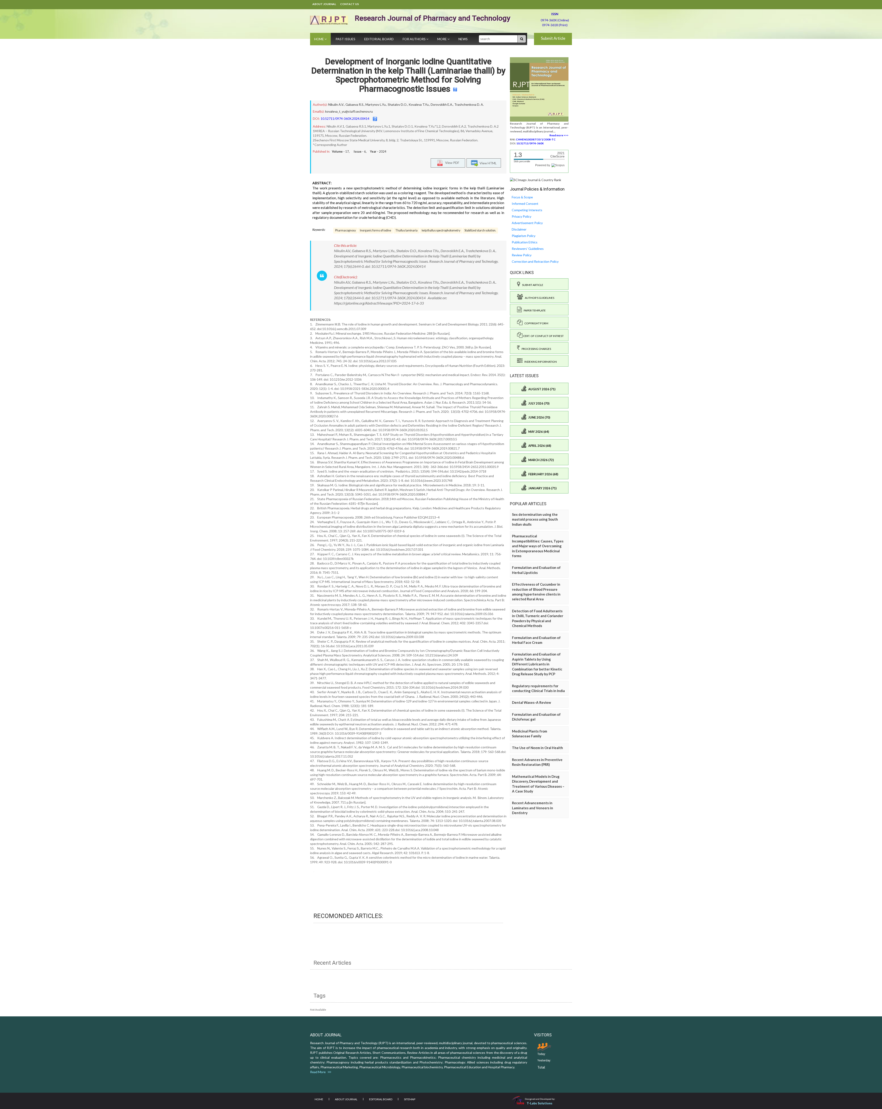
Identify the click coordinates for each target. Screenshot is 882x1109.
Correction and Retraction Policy (535, 261)
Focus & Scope (522, 197)
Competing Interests (527, 210)
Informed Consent (525, 203)
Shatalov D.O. (397, 104)
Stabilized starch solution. (480, 230)
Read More (319, 1072)
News (463, 39)
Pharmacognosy (345, 230)
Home (319, 39)
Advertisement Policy (527, 223)
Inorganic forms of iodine (375, 230)
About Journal (324, 4)
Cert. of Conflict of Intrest (543, 336)
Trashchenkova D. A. (469, 104)
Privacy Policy (521, 216)
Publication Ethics (524, 242)
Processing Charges (535, 349)
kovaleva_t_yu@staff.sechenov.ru (349, 111)
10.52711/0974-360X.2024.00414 (345, 118)
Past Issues (345, 39)
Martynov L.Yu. (375, 104)
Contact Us (349, 4)
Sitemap (409, 1099)
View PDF (451, 162)
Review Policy (521, 255)
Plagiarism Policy (523, 236)
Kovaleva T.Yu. (419, 104)
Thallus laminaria (406, 230)
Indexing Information (540, 361)
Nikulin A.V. (336, 104)
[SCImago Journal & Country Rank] (535, 180)
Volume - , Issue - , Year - (359, 151)
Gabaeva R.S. (354, 104)
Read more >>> (558, 135)
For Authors (414, 39)
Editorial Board (379, 39)
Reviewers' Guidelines (528, 249)
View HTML (487, 163)
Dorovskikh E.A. (442, 104)
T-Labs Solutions (539, 1103)
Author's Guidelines (538, 297)
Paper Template (534, 310)
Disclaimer (519, 229)
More (442, 39)
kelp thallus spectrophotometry (441, 230)
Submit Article (553, 38)
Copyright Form (535, 323)
